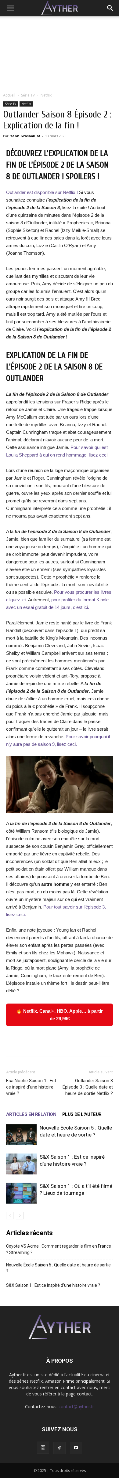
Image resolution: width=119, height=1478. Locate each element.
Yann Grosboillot (25, 136)
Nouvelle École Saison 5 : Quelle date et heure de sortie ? (58, 1268)
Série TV (28, 95)
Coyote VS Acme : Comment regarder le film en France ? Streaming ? (58, 1249)
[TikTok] (59, 1448)
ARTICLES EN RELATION (31, 1114)
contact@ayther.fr (76, 1406)
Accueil (9, 95)
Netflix (46, 95)
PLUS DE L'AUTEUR (81, 1114)
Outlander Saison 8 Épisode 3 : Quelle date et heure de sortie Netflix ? (88, 1087)
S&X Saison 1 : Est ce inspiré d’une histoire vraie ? (53, 1285)
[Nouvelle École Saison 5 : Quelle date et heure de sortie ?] (21, 1134)
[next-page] (19, 1215)
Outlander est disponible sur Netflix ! (42, 192)
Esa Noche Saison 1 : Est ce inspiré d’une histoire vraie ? (31, 1087)
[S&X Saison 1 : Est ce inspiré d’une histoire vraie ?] (21, 1164)
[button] (10, 8)
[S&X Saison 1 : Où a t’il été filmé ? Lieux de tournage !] (21, 1193)
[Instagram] (43, 1448)
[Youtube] (76, 1448)
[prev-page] (10, 1215)
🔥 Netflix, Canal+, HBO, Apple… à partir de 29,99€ (59, 1014)
